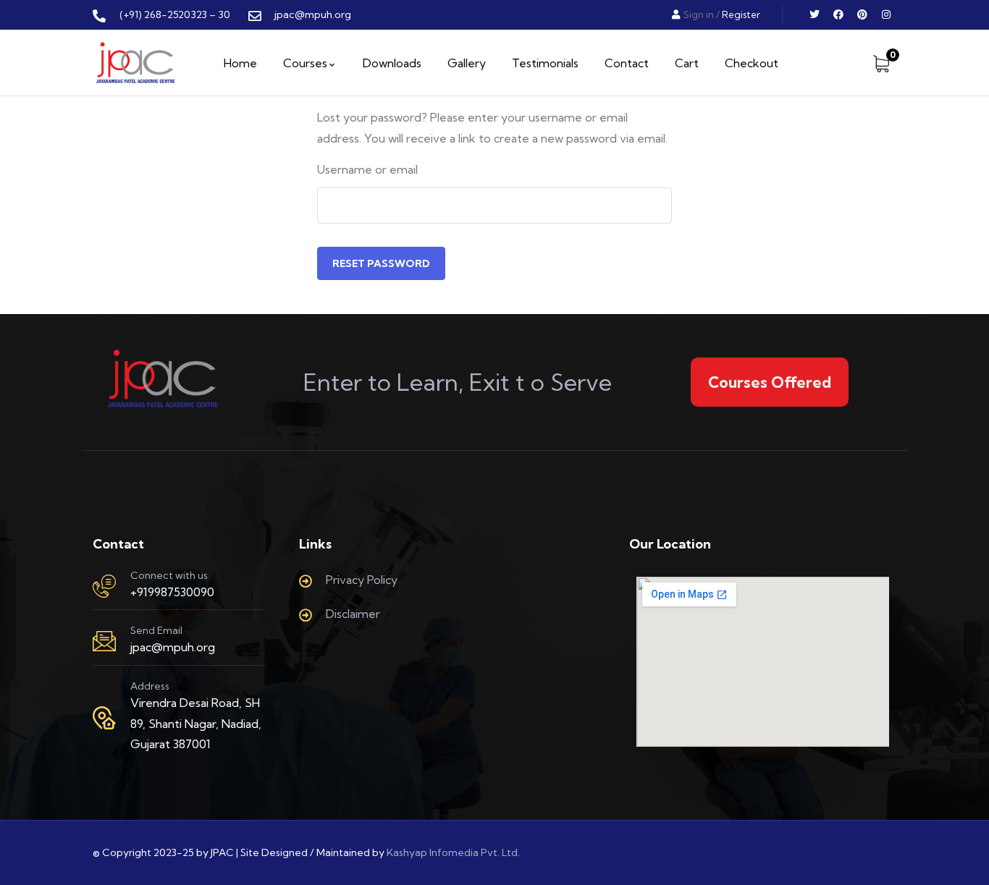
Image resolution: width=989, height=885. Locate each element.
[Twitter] (814, 14)
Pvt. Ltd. (500, 852)
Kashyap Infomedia (433, 852)
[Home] (135, 63)
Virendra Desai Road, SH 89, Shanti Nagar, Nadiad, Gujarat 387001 (195, 723)
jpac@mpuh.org (172, 647)
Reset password (381, 263)
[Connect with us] (104, 586)
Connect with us (169, 575)
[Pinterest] (862, 14)
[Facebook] (838, 14)
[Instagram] (886, 14)
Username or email (367, 169)
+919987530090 (172, 592)
